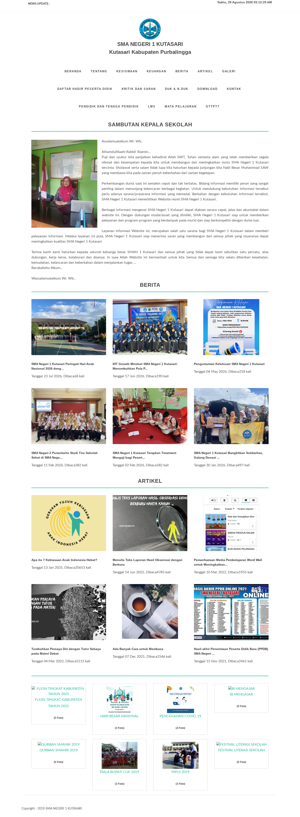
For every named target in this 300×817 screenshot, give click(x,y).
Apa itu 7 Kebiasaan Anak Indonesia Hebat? (64, 560)
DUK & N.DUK (176, 89)
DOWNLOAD (207, 89)
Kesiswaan (126, 71)
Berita (181, 71)
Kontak (234, 89)
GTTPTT (213, 106)
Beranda (73, 71)
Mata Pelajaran (181, 106)
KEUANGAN (156, 71)
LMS (151, 106)
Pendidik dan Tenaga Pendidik (109, 106)
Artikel (205, 71)
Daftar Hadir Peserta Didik (84, 89)
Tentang (99, 71)
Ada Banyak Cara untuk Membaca (138, 649)
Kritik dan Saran (139, 89)
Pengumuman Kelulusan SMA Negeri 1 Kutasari (229, 364)
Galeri (229, 71)
